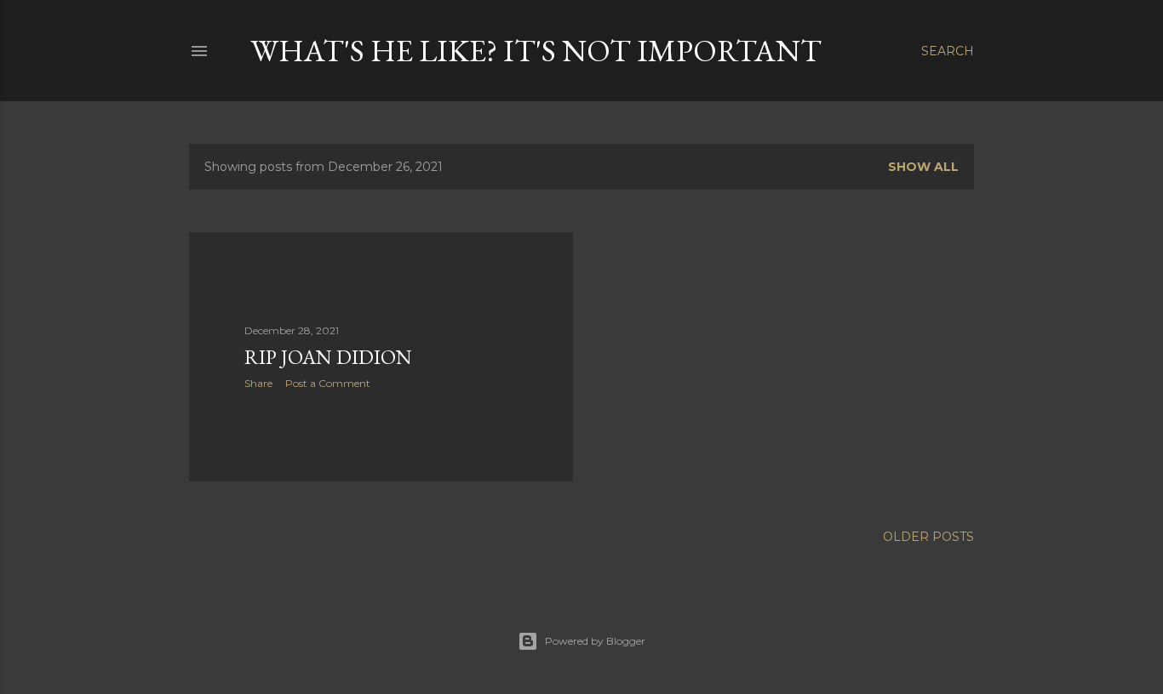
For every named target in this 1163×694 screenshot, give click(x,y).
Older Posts (928, 536)
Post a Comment (327, 383)
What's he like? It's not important (536, 51)
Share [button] (258, 383)
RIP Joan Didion (328, 357)
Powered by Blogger (595, 640)
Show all (923, 166)
